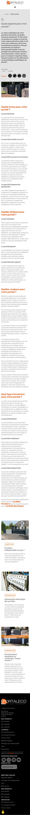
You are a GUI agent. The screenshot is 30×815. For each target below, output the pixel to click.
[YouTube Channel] (18, 760)
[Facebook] (3, 760)
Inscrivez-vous (8, 767)
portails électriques (15, 506)
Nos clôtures (5, 727)
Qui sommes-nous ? (7, 732)
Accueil (7, 14)
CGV (2, 746)
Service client (5, 738)
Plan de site (5, 749)
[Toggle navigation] (15, 7)
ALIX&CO (11, 753)
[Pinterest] (13, 760)
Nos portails (5, 721)
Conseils (10, 71)
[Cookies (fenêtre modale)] (3, 812)
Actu (3, 71)
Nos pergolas (5, 724)
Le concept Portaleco (8, 735)
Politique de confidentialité (10, 743)
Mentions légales (7, 741)
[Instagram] (8, 760)
